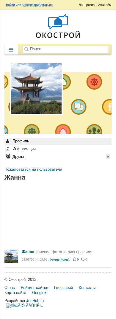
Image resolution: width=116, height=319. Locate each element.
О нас (9, 287)
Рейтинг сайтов (34, 287)
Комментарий (60, 259)
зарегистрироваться (37, 5)
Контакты (87, 287)
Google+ (39, 292)
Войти (10, 5)
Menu (11, 50)
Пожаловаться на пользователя (33, 169)
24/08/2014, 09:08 (35, 259)
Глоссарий (63, 287)
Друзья (60, 156)
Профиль (20, 141)
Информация (23, 149)
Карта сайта (15, 292)
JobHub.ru (35, 300)
